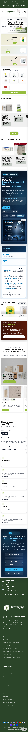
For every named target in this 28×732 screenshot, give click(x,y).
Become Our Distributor (8, 654)
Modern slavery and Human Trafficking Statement (12, 658)
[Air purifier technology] (22, 230)
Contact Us (4, 433)
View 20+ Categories (14, 92)
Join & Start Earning (14, 337)
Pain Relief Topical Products (9, 702)
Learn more (6, 207)
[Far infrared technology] (18, 223)
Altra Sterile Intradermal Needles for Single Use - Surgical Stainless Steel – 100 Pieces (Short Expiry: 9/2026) (7, 159)
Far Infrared (5, 215)
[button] (2, 12)
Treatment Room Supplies (8, 705)
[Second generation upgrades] (19, 238)
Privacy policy (21, 727)
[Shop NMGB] (12, 392)
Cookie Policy (6, 685)
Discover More (5, 465)
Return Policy (6, 676)
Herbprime (9, 727)
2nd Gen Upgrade (20, 215)
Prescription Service (7, 714)
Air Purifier (12, 215)
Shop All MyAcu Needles (9, 381)
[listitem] (10, 311)
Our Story (5, 636)
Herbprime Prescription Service (10, 648)
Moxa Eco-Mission (7, 645)
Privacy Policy (6, 682)
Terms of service (11, 729)
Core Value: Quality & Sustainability (11, 642)
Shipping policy (18, 729)
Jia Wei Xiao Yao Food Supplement (18, 116)
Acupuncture (6, 696)
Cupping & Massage (7, 699)
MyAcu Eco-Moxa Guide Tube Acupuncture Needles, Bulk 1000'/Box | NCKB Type (6, 118)
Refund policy (15, 727)
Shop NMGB (5, 410)
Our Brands (5, 639)
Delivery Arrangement (8, 673)
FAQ (4, 670)
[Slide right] (16, 130)
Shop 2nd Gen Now (14, 569)
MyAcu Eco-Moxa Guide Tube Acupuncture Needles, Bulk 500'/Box (20, 158)
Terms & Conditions (7, 679)
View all (14, 133)
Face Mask (5, 711)
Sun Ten (4, 693)
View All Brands (22, 303)
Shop (15, 42)
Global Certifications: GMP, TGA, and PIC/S (13, 651)
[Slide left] (11, 130)
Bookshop (5, 708)
